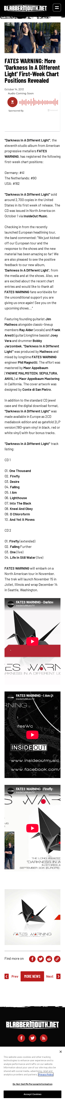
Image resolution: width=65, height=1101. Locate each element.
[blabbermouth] (25, 10)
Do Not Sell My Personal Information (32, 1084)
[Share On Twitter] (40, 959)
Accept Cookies (32, 1094)
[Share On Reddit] (49, 959)
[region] (32, 1074)
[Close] (61, 1052)
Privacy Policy (45, 1074)
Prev (15, 976)
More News (32, 976)
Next (49, 976)
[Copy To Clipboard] (57, 959)
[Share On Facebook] (32, 959)
